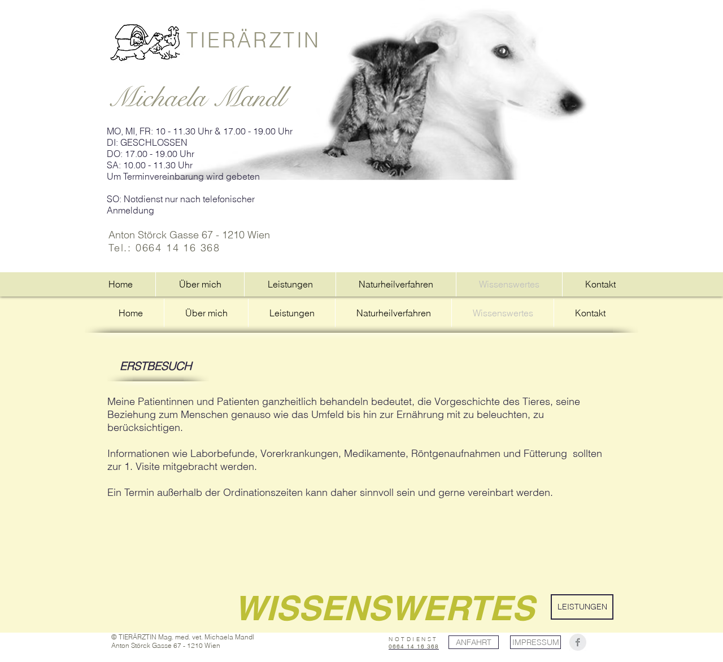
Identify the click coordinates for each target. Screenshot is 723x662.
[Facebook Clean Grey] (577, 642)
